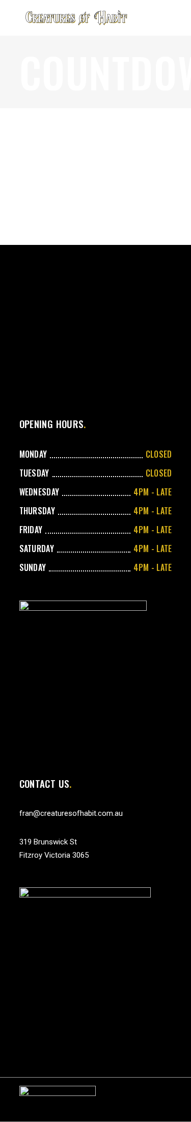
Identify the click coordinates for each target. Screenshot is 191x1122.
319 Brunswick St (48, 841)
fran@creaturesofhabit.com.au (71, 813)
